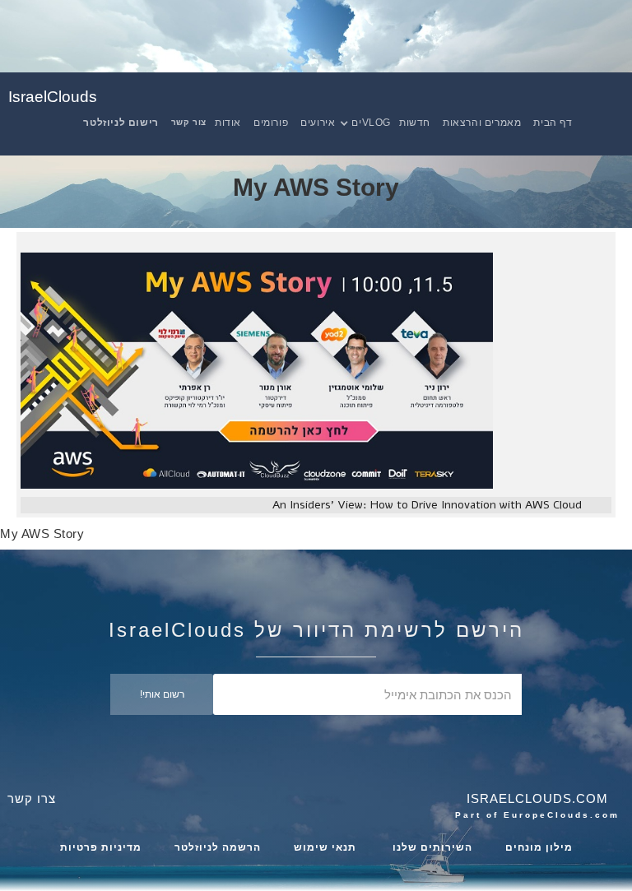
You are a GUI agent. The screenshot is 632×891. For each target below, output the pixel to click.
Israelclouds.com (537, 798)
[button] (373, 122)
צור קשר (189, 122)
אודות (228, 122)
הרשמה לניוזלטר (217, 847)
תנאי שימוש (325, 847)
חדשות (414, 122)
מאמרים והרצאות (482, 122)
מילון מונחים (539, 847)
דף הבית (552, 122)
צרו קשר (31, 798)
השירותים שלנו (430, 847)
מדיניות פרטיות (101, 847)
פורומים (270, 122)
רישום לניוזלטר (120, 122)
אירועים (317, 122)
